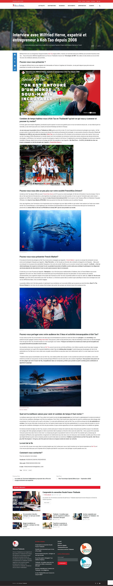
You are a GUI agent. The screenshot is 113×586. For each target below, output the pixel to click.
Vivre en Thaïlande (23, 583)
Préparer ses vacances (66, 45)
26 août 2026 (55, 494)
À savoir (91, 5)
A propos (88, 1)
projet (30, 470)
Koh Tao (50, 53)
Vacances (62, 5)
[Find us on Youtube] (99, 583)
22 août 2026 (56, 519)
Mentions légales (62, 545)
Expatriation (82, 5)
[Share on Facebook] (15, 54)
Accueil (79, 1)
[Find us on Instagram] (97, 583)
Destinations (52, 5)
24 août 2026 (27, 517)
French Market (70, 260)
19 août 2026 (27, 528)
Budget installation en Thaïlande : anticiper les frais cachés (31, 524)
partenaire (52, 45)
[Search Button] (99, 6)
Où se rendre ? (45, 45)
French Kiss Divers (55, 142)
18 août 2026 (56, 526)
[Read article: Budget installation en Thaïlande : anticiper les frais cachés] (17, 525)
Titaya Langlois (47, 494)
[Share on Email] (15, 66)
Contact (83, 1)
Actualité (42, 5)
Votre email (61, 557)
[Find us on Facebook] (95, 583)
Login (99, 1)
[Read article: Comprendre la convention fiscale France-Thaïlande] (26, 501)
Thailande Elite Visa (63, 547)
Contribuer (93, 1)
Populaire (57, 45)
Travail (80, 45)
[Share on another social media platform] (15, 69)
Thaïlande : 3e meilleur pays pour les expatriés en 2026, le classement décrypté (61, 515)
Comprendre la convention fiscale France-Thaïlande (61, 492)
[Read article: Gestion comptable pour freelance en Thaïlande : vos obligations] (77, 516)
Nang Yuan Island (43, 339)
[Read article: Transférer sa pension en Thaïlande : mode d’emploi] (47, 525)
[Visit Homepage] (19, 5)
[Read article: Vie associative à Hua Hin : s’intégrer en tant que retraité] (17, 516)
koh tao (25, 470)
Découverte (71, 5)
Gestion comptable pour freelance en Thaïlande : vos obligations (91, 515)
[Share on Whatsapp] (15, 58)
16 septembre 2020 (17, 45)
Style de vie (75, 45)
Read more (47, 502)
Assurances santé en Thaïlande (66, 549)
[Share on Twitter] (15, 62)
